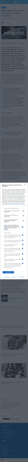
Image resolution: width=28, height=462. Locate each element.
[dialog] (14, 231)
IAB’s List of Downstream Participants (15, 204)
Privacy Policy (21, 276)
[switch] (23, 211)
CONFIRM (8, 272)
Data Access (14, 276)
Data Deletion (6, 276)
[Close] (25, 185)
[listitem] (14, 208)
